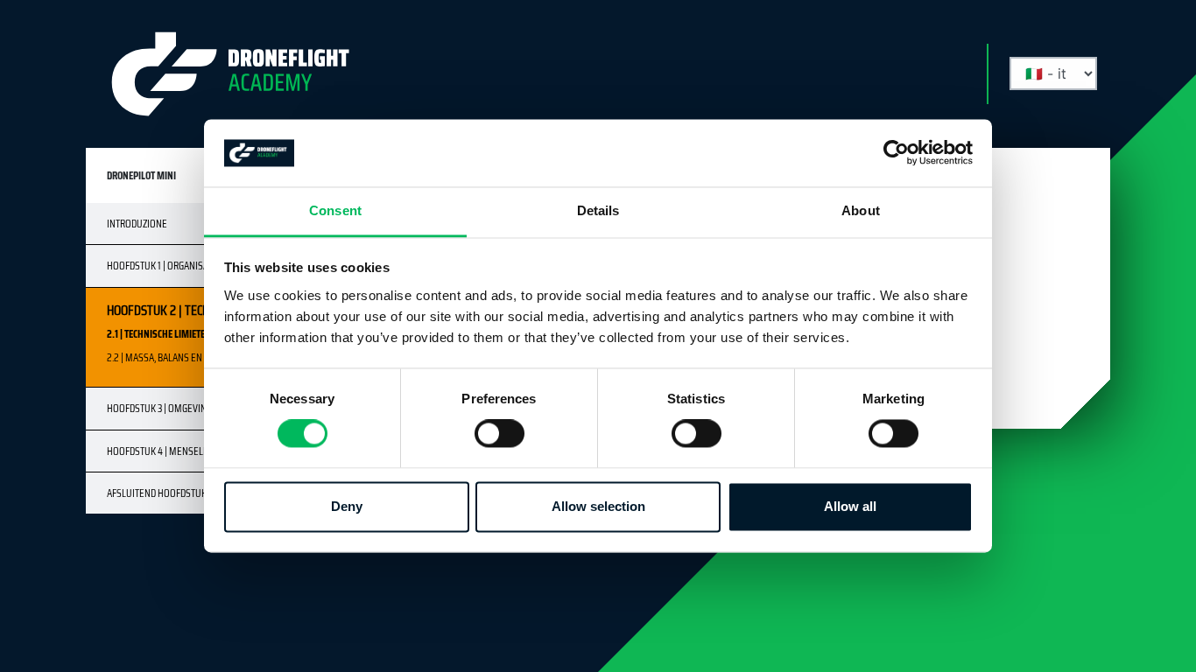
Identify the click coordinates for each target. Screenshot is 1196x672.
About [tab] (860, 210)
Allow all (850, 506)
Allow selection (598, 506)
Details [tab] (598, 210)
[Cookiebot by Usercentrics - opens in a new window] (896, 153)
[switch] (499, 434)
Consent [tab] (335, 210)
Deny (346, 506)
